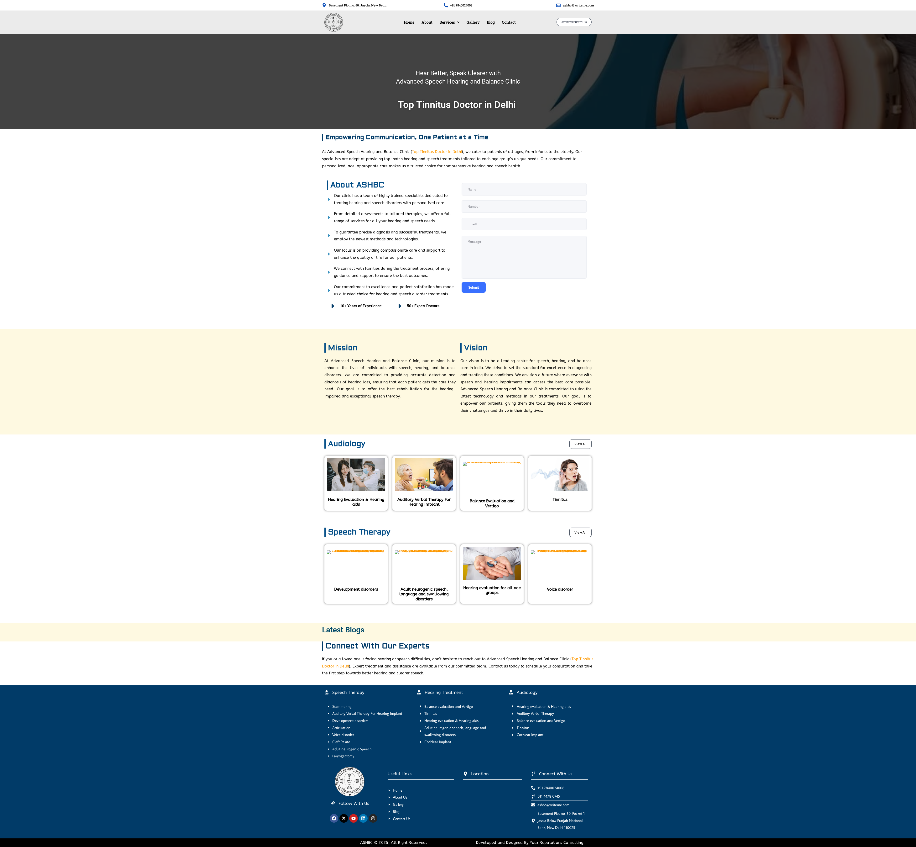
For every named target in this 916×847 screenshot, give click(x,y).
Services (447, 22)
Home (409, 22)
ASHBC (367, 842)
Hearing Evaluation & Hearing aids (356, 502)
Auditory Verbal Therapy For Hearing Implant (424, 502)
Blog (491, 22)
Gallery (473, 22)
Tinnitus (560, 499)
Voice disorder (560, 589)
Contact (509, 22)
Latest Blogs (343, 629)
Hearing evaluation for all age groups (492, 590)
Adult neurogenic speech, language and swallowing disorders (424, 594)
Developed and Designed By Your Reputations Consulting (529, 842)
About (427, 22)
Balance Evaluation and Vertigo (492, 503)
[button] (449, 22)
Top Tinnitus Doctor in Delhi (437, 151)
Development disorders (356, 589)
